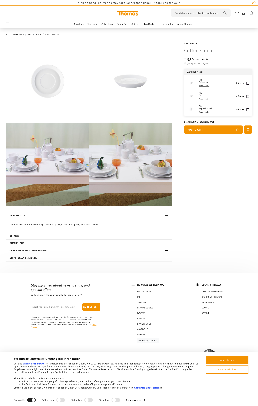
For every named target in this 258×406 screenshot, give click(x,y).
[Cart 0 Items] (250, 13)
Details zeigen (133, 400)
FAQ (139, 296)
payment (141, 313)
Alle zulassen (227, 359)
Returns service (145, 307)
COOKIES (206, 307)
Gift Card (141, 318)
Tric (30, 34)
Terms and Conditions (212, 291)
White (38, 34)
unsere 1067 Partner (34, 363)
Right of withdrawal (212, 296)
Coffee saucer (52, 34)
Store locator (144, 323)
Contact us (142, 329)
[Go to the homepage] (127, 13)
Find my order (144, 291)
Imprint (205, 313)
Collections (18, 34)
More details (204, 85)
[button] (79, 24)
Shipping (141, 302)
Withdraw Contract (148, 340)
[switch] (60, 400)
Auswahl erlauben (227, 369)
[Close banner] (254, 2)
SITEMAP (141, 334)
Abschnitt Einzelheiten (147, 387)
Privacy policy (208, 302)
